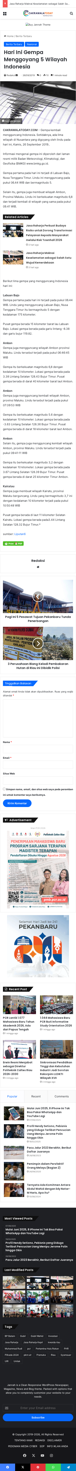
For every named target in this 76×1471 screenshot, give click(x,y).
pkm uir (27, 1354)
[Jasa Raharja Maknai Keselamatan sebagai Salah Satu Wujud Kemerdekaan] (13, 257)
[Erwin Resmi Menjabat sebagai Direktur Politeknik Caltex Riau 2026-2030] (19, 1049)
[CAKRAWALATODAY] (38, 13)
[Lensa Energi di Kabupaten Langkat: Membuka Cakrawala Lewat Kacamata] (38, 1310)
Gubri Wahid (37, 1336)
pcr (29, 1348)
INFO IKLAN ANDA (57, 1446)
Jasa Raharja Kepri (33, 1342)
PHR (66, 1348)
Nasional (32, 44)
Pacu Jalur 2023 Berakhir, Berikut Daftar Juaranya (49, 1149)
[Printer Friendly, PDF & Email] (13, 543)
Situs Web (9, 773)
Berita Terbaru (24, 36)
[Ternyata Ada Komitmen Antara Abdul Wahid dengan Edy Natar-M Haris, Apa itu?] (14, 1190)
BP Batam (10, 1336)
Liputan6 (20, 534)
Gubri (23, 1336)
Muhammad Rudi (13, 1348)
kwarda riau (54, 1342)
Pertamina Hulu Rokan (47, 1348)
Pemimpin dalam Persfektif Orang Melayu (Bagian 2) (45, 1166)
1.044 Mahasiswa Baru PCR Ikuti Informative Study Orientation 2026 (56, 1021)
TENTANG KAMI (23, 1440)
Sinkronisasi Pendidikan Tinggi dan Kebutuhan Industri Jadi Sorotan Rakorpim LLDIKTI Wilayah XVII (56, 1070)
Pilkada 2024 (12, 1354)
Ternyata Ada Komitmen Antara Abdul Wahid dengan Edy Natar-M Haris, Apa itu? (48, 1189)
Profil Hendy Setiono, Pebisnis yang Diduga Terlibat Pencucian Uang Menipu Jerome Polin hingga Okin (48, 1132)
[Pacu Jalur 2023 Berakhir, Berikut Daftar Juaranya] (14, 1153)
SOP (42, 1446)
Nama (7, 742)
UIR (6, 1361)
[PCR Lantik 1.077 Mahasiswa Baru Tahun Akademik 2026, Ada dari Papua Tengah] (19, 1004)
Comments (62, 1096)
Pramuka (41, 1354)
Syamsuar (66, 1354)
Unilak (17, 1361)
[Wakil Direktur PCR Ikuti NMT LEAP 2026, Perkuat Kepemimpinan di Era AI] (62, 1296)
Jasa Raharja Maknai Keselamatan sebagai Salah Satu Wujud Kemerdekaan (48, 257)
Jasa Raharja (11, 1342)
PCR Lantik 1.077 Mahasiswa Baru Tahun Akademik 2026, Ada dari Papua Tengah (18, 1023)
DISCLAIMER (54, 1440)
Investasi (53, 1336)
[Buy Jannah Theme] (38, 24)
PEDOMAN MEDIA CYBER (22, 1446)
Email (7, 757)
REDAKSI (40, 1440)
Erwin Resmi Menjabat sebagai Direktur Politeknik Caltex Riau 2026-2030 (17, 1068)
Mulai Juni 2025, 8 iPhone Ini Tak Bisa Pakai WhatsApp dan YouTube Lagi (48, 1112)
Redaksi (11, 75)
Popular (12, 1096)
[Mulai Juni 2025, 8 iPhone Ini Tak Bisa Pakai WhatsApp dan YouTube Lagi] (14, 1113)
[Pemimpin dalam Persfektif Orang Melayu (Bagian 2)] (14, 1171)
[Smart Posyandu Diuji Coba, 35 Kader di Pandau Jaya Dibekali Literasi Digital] (14, 1310)
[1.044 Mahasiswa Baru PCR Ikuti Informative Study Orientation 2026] (56, 1004)
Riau (53, 1354)
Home (10, 36)
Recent (36, 1096)
